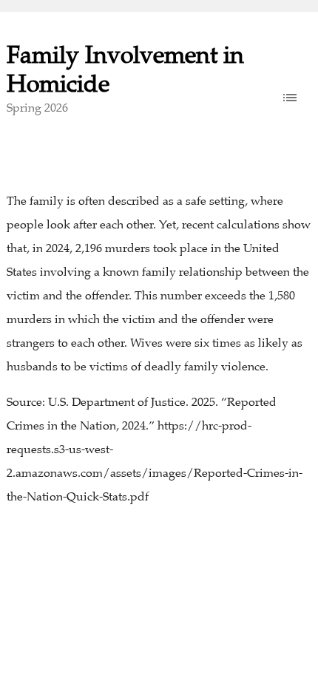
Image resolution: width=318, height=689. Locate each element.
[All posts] (290, 97)
